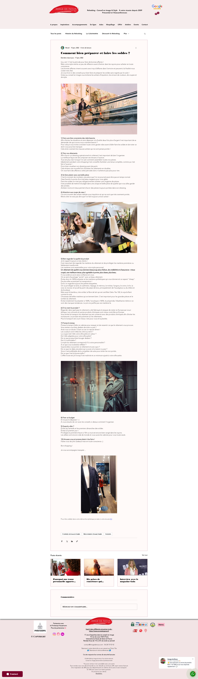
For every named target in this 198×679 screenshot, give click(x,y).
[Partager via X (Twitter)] (67, 541)
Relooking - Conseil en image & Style (103, 10)
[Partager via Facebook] (62, 541)
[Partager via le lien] (77, 541)
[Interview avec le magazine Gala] (132, 567)
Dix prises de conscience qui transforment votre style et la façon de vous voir (99, 580)
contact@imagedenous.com (93, 645)
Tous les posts (56, 34)
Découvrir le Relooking (111, 34)
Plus (125, 34)
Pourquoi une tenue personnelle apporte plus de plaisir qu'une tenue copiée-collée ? (64, 580)
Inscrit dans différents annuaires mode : (99, 629)
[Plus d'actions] (136, 48)
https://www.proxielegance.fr (99, 631)
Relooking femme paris (93, 534)
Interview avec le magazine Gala (129, 580)
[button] (157, 13)
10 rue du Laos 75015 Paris (99, 637)
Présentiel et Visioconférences (114, 13)
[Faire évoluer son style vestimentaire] (99, 567)
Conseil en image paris (71, 534)
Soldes (108, 534)
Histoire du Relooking (73, 34)
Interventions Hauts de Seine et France (99, 639)
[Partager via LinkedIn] (72, 541)
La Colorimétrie (92, 34)
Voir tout (144, 555)
